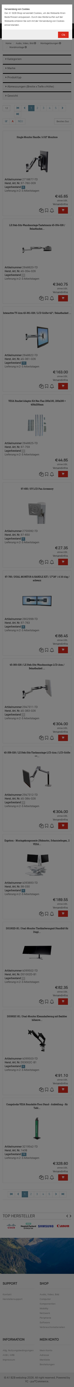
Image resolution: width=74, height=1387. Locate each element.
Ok (63, 34)
